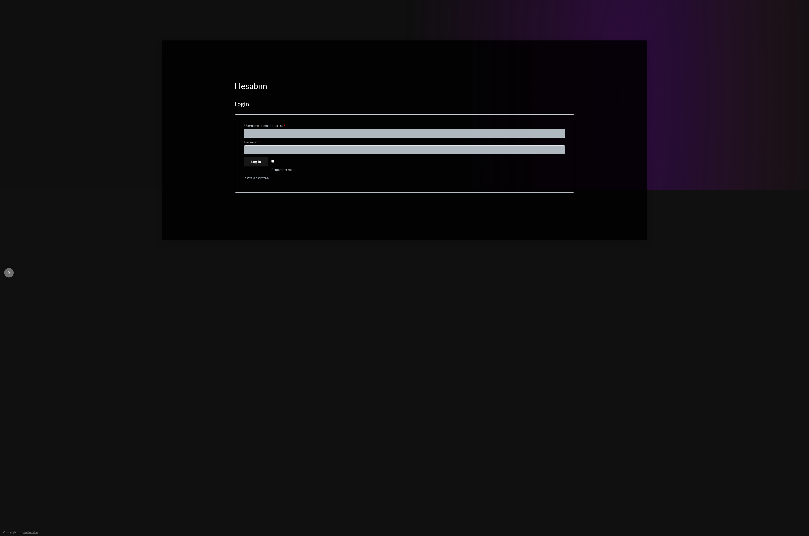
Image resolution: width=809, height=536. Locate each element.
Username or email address (264, 125)
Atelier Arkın (30, 532)
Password (252, 142)
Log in (256, 161)
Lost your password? (256, 178)
